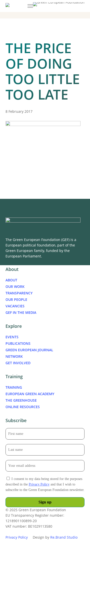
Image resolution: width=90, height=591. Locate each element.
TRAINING (14, 387)
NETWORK (14, 356)
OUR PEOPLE (16, 299)
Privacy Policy (39, 484)
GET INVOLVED (18, 362)
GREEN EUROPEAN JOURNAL (29, 350)
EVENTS (12, 337)
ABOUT (11, 280)
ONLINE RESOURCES (23, 406)
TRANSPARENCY (19, 293)
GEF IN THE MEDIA (21, 312)
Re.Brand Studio (64, 537)
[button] (30, 5)
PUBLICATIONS (18, 343)
